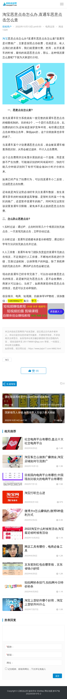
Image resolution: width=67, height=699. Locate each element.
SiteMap (40, 690)
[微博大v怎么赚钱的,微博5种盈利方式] (12, 515)
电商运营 (49, 26)
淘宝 (5, 38)
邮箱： (10, 654)
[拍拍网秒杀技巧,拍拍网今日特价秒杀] (12, 586)
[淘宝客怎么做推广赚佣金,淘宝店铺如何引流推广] (12, 461)
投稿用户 (7, 26)
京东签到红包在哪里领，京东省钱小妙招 (44, 566)
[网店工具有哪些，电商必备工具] (12, 550)
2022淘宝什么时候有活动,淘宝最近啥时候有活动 (44, 530)
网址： (10, 662)
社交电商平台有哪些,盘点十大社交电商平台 (44, 441)
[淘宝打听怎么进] (12, 497)
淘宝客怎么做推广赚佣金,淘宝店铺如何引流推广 (44, 459)
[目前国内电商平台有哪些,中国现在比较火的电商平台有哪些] (12, 479)
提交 (57, 675)
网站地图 (48, 690)
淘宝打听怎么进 (35, 493)
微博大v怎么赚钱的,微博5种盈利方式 (44, 512)
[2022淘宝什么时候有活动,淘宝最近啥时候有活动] (12, 533)
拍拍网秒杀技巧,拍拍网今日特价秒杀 (44, 584)
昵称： (10, 646)
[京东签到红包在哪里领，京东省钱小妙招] (12, 568)
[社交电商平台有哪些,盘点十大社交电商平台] (12, 443)
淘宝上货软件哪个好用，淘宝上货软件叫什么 (44, 602)
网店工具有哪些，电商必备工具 (44, 548)
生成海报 (10, 383)
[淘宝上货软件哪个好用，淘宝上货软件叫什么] (12, 604)
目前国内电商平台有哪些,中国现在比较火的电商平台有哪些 (44, 477)
